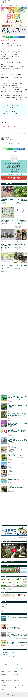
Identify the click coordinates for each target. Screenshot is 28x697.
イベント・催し (5, 5)
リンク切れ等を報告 (14, 151)
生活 (9, 478)
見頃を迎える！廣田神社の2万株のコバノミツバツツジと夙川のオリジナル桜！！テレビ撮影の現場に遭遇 (17, 423)
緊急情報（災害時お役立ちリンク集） (16, 479)
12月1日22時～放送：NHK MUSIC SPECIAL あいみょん (20, 244)
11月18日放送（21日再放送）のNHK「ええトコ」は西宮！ (7, 267)
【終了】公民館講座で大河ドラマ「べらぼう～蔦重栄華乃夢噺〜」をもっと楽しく (17, 448)
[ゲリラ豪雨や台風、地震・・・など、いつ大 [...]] (4, 481)
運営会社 (17, 680)
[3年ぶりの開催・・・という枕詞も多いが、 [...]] (20, 191)
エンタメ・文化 (17, 218)
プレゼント (18, 674)
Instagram (5, 611)
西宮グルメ (8, 640)
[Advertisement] (14, 333)
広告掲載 (4, 685)
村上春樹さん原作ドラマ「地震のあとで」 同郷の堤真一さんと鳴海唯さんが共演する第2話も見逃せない (17, 635)
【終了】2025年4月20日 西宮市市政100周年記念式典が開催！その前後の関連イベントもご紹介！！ (17, 619)
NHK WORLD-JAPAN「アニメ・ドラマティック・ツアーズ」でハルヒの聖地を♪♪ (17, 464)
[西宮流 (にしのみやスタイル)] (1, 5)
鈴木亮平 (10, 471)
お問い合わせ (5, 689)
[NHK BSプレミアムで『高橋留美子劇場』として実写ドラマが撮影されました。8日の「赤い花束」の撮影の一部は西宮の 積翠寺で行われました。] (20, 257)
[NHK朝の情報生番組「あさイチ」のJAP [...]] (4, 489)
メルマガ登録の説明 (14, 171)
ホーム (7, 664)
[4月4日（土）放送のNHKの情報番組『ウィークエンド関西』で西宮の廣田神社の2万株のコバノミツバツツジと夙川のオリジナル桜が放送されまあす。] (4, 423)
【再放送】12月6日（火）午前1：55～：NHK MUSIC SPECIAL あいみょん (17, 456)
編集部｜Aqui (14, 32)
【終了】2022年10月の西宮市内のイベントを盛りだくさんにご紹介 (21, 201)
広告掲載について (22, 537)
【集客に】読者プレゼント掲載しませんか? (10, 652)
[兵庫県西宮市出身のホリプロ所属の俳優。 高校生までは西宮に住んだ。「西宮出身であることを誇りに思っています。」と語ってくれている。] (4, 473)
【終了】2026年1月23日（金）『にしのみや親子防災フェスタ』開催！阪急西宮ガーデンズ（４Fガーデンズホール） (17, 398)
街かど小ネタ (10, 403)
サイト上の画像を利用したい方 (8, 656)
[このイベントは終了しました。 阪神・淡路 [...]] (7, 212)
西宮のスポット (11, 486)
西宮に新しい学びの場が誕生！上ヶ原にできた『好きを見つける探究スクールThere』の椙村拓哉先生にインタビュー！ (17, 627)
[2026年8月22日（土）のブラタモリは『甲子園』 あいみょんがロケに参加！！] (4, 406)
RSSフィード (6, 604)
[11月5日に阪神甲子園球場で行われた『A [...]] (20, 234)
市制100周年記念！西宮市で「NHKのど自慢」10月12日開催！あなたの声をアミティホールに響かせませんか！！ (17, 432)
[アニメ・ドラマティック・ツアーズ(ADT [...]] (4, 465)
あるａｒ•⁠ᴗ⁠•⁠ (25, 645)
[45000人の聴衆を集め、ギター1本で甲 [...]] (4, 457)
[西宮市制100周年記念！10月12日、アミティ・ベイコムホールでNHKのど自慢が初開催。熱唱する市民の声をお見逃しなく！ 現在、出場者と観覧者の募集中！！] (4, 432)
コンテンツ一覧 (22, 664)
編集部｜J (4, 203)
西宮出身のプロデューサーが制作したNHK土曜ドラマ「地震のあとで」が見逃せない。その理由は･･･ (17, 440)
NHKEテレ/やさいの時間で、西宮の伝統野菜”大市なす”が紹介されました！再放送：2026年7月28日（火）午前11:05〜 (17, 414)
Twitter (4, 606)
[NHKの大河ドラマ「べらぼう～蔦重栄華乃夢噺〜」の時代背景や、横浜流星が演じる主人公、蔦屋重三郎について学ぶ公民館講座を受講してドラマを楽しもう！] (4, 449)
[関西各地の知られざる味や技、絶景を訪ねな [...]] (7, 257)
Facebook (5, 609)
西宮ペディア (10, 470)
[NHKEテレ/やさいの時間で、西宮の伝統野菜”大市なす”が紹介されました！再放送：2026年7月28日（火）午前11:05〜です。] (4, 414)
